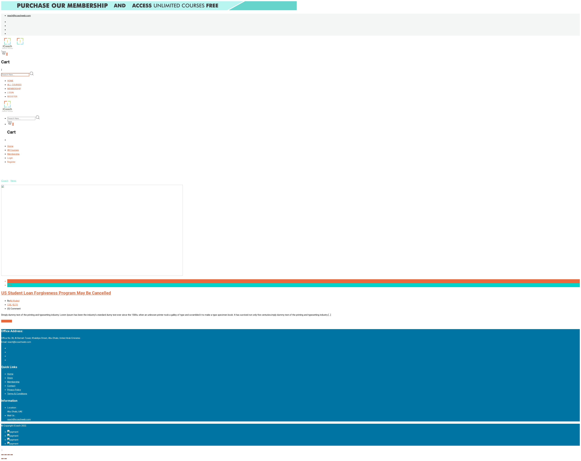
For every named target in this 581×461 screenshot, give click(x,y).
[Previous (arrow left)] (2, 458)
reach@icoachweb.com (19, 15)
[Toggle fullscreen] (8, 454)
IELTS (15, 304)
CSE (9, 304)
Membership (14, 88)
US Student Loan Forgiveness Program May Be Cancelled (56, 292)
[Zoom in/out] (11, 454)
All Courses (14, 84)
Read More (6, 321)
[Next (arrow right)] (5, 458)
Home (10, 80)
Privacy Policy (14, 389)
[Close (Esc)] (2, 454)
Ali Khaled (14, 300)
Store (10, 378)
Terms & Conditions (17, 393)
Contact (11, 385)
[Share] (5, 454)
